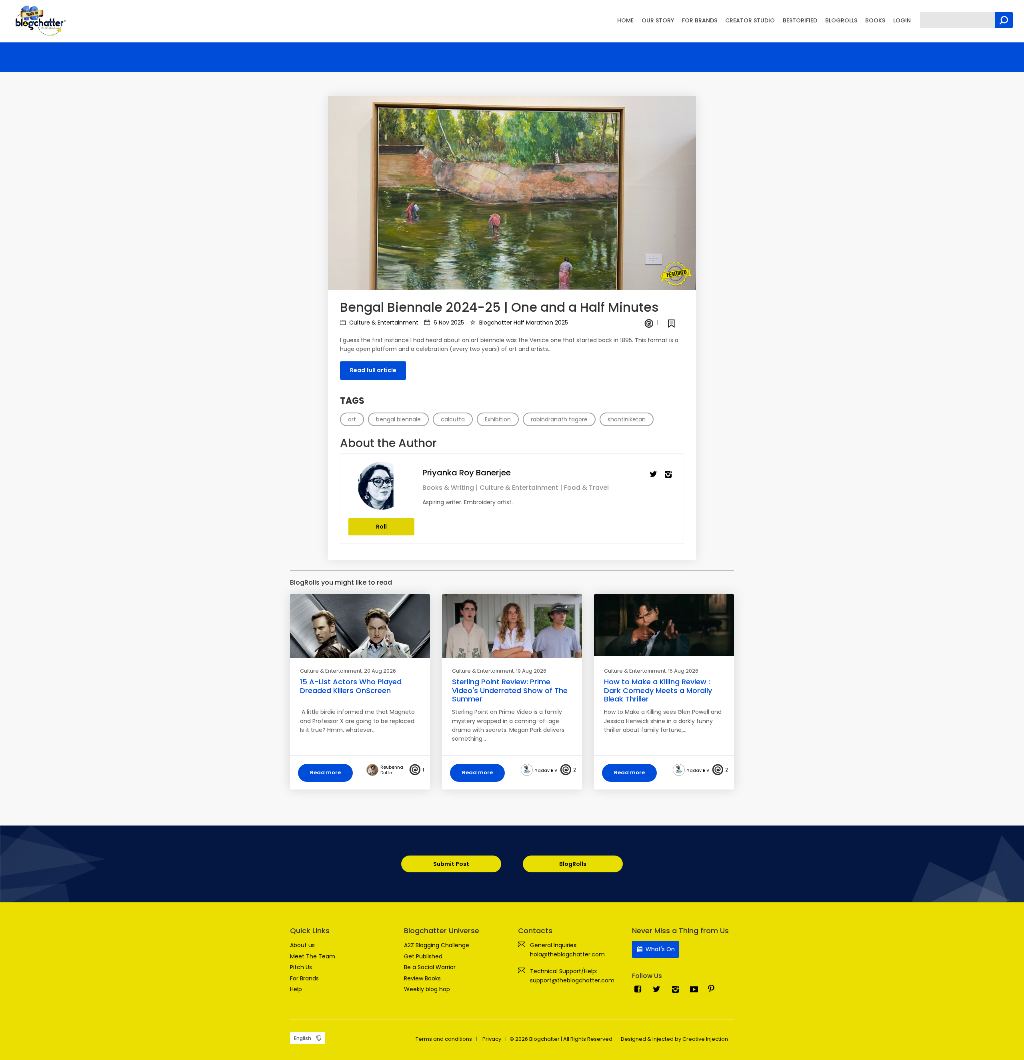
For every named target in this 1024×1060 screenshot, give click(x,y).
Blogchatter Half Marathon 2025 (523, 323)
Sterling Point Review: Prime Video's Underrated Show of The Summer (510, 690)
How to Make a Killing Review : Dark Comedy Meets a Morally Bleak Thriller (658, 690)
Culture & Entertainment (383, 323)
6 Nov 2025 (448, 323)
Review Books (422, 978)
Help (296, 989)
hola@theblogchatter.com (567, 954)
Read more (325, 772)
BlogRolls (572, 864)
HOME (625, 20)
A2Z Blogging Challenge (436, 945)
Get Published (423, 956)
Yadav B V (546, 770)
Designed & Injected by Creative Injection (674, 1039)
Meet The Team (312, 956)
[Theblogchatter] (39, 20)
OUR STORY (658, 20)
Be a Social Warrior (430, 967)
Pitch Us (301, 967)
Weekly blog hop (427, 989)
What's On (659, 949)
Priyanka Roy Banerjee (466, 472)
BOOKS (875, 20)
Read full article (373, 370)
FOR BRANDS (699, 20)
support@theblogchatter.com (572, 980)
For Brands (304, 978)
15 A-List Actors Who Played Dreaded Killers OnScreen (351, 686)
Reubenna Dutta (391, 769)
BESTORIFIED (800, 20)
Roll (381, 527)
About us (302, 945)
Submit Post (451, 864)
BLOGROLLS (841, 20)
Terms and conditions (444, 1039)
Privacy (491, 1039)
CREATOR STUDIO (750, 20)
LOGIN (902, 20)
